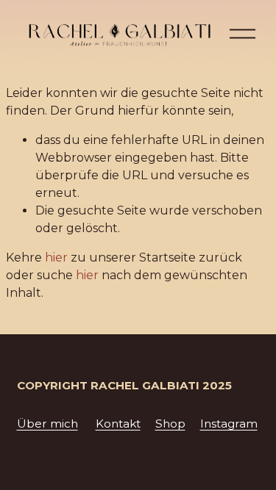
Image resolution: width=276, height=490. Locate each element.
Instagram (229, 423)
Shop (170, 423)
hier (56, 257)
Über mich (47, 423)
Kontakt (118, 423)
